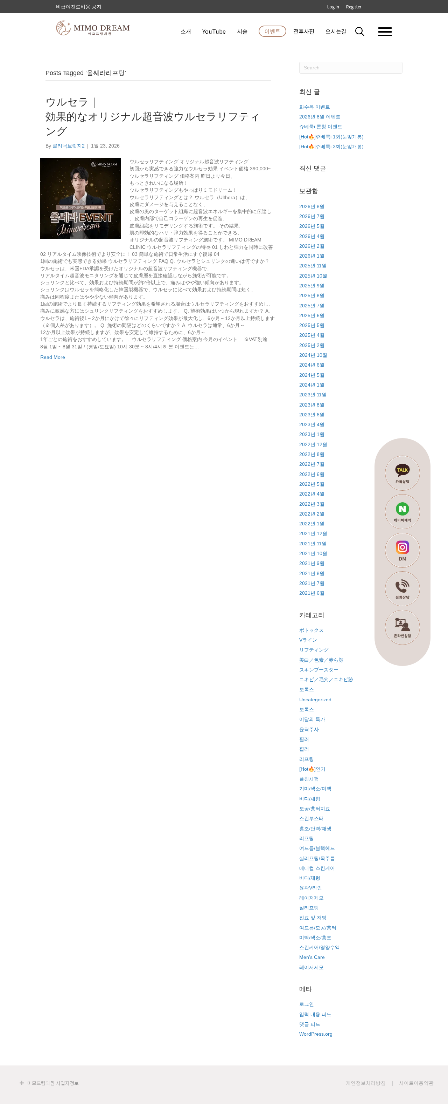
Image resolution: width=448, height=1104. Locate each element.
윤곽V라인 (310, 888)
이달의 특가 (312, 719)
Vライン (308, 640)
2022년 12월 (313, 444)
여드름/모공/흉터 (317, 928)
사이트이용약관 (416, 1083)
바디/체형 (309, 799)
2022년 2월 (311, 514)
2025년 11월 (313, 265)
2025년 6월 (311, 315)
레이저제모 (311, 898)
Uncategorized (315, 699)
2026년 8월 (311, 206)
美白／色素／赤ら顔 (321, 660)
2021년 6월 (311, 593)
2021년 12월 (313, 533)
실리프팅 (309, 908)
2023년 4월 (311, 424)
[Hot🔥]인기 (312, 769)
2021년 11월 (313, 543)
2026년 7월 (311, 216)
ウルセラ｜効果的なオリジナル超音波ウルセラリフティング (153, 116)
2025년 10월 (313, 276)
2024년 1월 (311, 385)
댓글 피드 (309, 1024)
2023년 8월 (311, 405)
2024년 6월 (311, 365)
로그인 (306, 1004)
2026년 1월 (311, 256)
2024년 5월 (311, 375)
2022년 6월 (311, 474)
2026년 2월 (311, 246)
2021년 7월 (311, 583)
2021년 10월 (313, 553)
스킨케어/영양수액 (319, 947)
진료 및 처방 (313, 917)
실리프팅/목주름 (317, 858)
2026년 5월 (311, 226)
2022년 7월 (311, 464)
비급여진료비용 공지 (79, 6)
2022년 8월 (311, 454)
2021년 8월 (311, 573)
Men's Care (312, 957)
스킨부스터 (311, 818)
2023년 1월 (311, 434)
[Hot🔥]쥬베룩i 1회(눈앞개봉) (331, 136)
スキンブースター (318, 670)
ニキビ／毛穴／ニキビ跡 (326, 679)
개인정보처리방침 (366, 1083)
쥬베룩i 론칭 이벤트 (320, 126)
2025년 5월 (311, 325)
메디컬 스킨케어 (317, 868)
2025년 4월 (311, 335)
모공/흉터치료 (314, 808)
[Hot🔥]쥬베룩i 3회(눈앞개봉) (331, 146)
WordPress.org (315, 1034)
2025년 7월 (311, 305)
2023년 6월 (311, 414)
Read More (52, 357)
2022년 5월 (311, 484)
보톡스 (306, 689)
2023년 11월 (313, 394)
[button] (364, 31)
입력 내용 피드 (315, 1014)
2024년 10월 (313, 355)
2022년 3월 (311, 504)
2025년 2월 (311, 345)
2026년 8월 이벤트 (320, 117)
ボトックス (311, 630)
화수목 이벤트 (314, 107)
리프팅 (306, 759)
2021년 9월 (311, 563)
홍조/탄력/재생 (315, 828)
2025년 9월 (311, 285)
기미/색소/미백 (315, 788)
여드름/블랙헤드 (317, 848)
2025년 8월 (311, 295)
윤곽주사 (309, 729)
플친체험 (309, 779)
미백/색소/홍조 (315, 937)
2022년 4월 (311, 494)
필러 (304, 739)
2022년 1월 (311, 523)
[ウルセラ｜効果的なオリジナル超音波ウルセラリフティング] (80, 198)
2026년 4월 (311, 236)
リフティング (314, 650)
